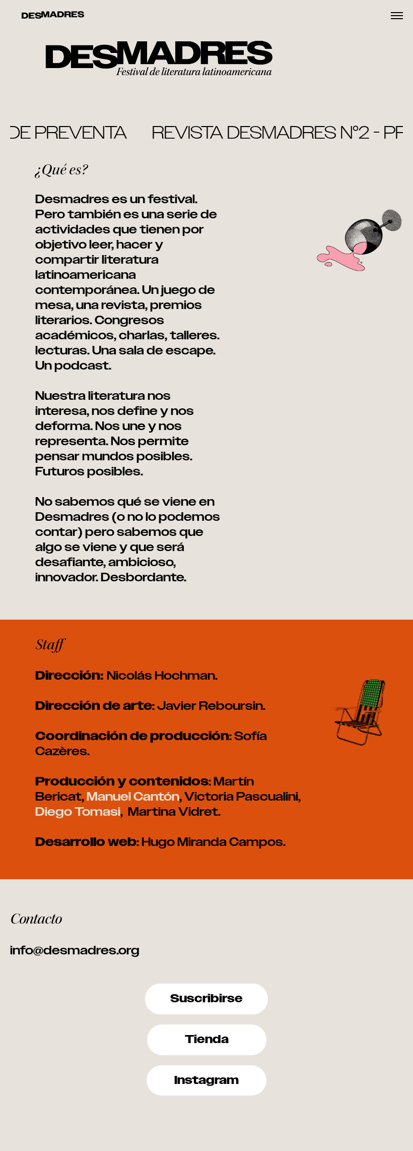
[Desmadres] (53, 15)
